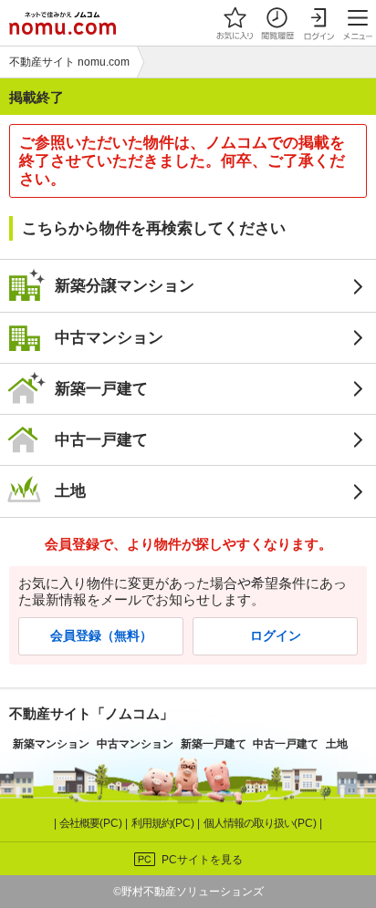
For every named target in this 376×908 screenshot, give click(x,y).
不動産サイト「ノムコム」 (91, 713)
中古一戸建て (101, 439)
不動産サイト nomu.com (69, 62)
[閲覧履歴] (277, 23)
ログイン (275, 636)
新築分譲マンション (124, 285)
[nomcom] (62, 23)
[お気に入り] (235, 23)
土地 (70, 490)
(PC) (92, 823)
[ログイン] (318, 23)
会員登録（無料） (101, 636)
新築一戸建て (101, 388)
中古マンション (109, 337)
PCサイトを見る (202, 859)
